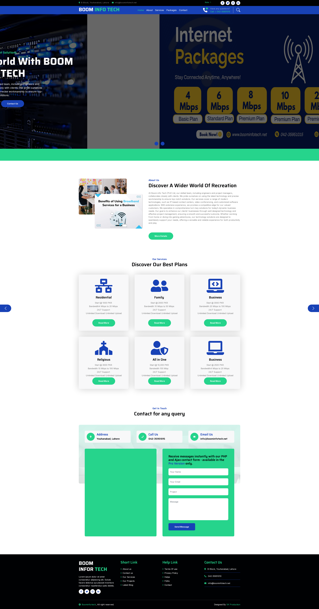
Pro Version (176, 463)
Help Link (170, 562)
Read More (103, 323)
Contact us (128, 573)
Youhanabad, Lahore (108, 439)
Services (159, 10)
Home (141, 10)
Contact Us (213, 562)
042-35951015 (157, 439)
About (149, 10)
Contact (183, 10)
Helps (167, 577)
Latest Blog (128, 585)
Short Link (129, 562)
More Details (161, 236)
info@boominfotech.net (213, 439)
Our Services (129, 577)
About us (127, 569)
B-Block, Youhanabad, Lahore (221, 569)
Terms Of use (170, 569)
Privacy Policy (171, 573)
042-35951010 (214, 576)
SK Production (233, 604)
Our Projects (129, 581)
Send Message (182, 527)
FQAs (167, 581)
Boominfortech (89, 604)
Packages (171, 10)
